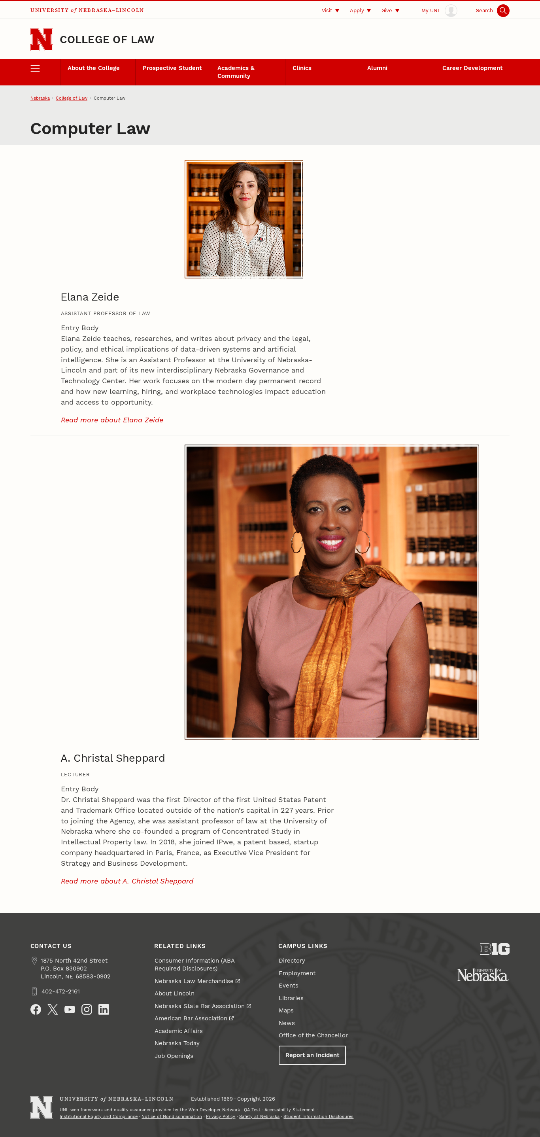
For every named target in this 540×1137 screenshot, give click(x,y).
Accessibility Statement (289, 1109)
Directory (292, 960)
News (287, 1023)
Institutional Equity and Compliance (99, 1116)
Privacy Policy (220, 1116)
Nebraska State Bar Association (200, 1006)
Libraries (291, 998)
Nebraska (40, 98)
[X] (52, 1009)
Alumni (377, 68)
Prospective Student (172, 68)
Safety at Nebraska (259, 1116)
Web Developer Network (214, 1109)
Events (288, 985)
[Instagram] (86, 1009)
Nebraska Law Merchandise (194, 981)
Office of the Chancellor (313, 1035)
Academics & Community (236, 71)
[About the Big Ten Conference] (495, 949)
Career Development (472, 68)
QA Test (252, 1109)
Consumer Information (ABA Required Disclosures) (194, 964)
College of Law (107, 39)
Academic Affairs (179, 1031)
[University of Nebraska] (483, 975)
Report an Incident (312, 1055)
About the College (94, 68)
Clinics (302, 68)
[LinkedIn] (103, 1009)
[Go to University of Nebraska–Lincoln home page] (41, 39)
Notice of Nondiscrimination (172, 1116)
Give (386, 10)
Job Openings (174, 1055)
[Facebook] (35, 1009)
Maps (286, 1010)
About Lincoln (174, 993)
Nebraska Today (177, 1043)
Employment (297, 973)
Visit (327, 10)
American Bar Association (191, 1018)
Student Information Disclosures (318, 1116)
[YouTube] (69, 1009)
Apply (357, 10)
